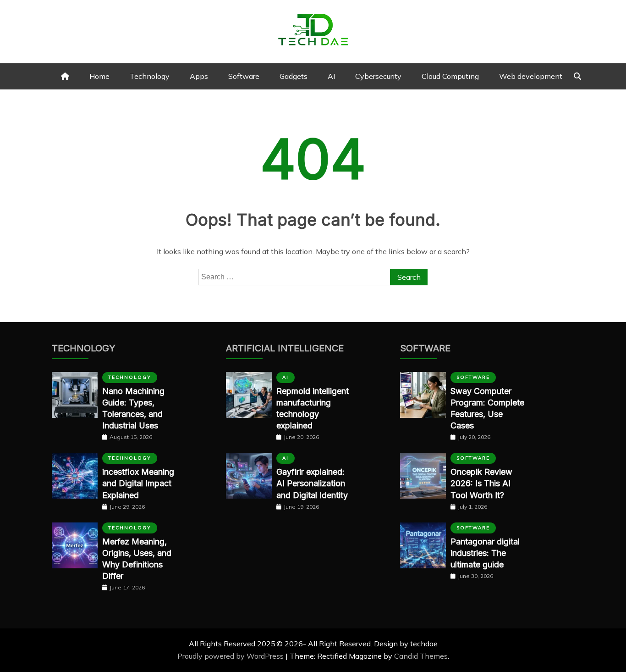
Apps (199, 76)
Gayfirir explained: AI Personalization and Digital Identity (312, 483)
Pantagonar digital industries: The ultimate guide (485, 553)
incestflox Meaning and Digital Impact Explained (138, 483)
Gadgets (294, 76)
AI (331, 76)
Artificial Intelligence (285, 348)
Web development (530, 76)
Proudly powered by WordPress (231, 656)
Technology (150, 76)
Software (243, 76)
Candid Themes (421, 656)
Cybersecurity (378, 76)
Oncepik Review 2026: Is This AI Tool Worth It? (481, 483)
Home (99, 76)
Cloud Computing (450, 76)
